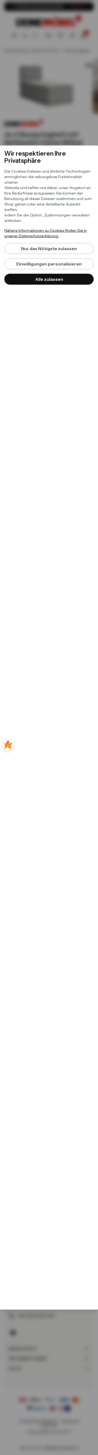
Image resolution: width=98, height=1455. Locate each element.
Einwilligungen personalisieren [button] (49, 264)
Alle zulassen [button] (49, 279)
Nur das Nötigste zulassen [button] (49, 248)
